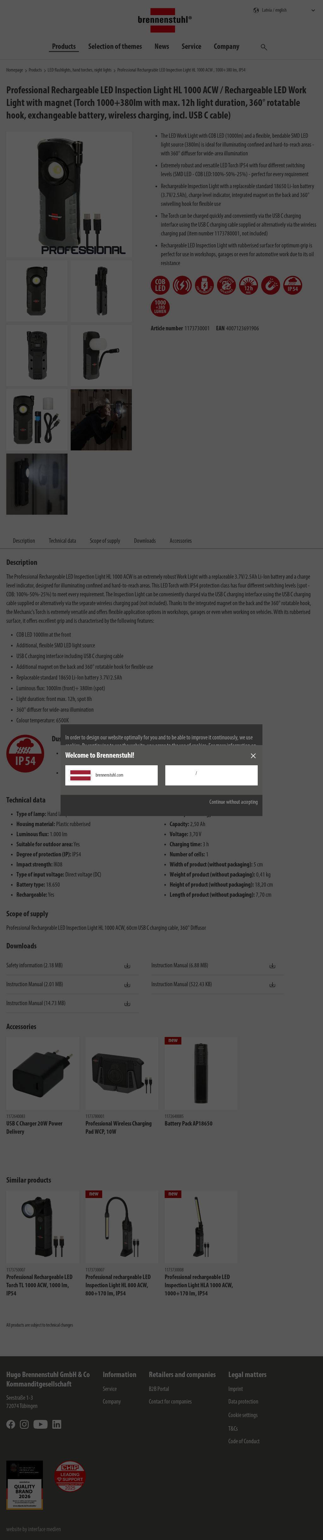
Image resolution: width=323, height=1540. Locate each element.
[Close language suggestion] (253, 755)
